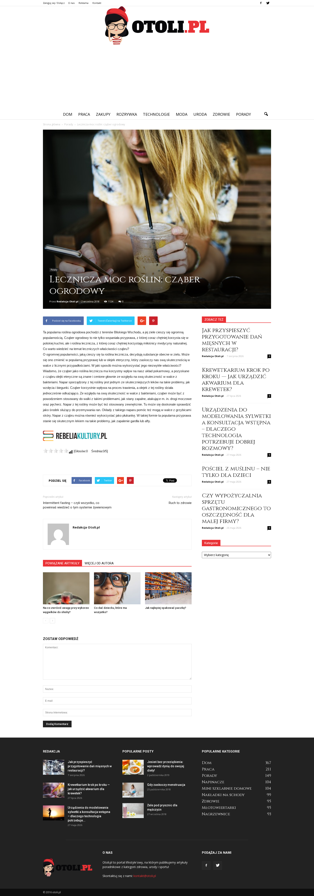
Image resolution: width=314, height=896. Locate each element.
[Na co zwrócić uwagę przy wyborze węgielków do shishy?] (66, 588)
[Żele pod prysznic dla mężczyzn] (133, 810)
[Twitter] (268, 3)
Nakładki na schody (223, 795)
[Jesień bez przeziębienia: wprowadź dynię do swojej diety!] (133, 767)
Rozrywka (126, 114)
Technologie (156, 114)
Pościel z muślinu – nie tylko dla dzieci (236, 472)
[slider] (56, 450)
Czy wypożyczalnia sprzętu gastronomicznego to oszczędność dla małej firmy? (236, 508)
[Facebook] (261, 3)
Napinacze (213, 782)
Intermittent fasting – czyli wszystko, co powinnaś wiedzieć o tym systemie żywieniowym (77, 505)
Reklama (83, 2)
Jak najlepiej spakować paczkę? (165, 607)
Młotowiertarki (219, 807)
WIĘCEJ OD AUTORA (99, 563)
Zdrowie (221, 114)
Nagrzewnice (216, 814)
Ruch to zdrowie (180, 503)
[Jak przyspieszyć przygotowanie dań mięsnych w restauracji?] (53, 767)
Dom (67, 114)
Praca (84, 114)
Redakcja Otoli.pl (67, 301)
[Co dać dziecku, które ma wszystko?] (117, 588)
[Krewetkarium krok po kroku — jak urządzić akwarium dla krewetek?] (53, 790)
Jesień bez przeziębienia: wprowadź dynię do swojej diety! (165, 766)
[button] (266, 114)
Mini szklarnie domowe (227, 788)
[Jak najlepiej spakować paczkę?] (168, 588)
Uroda (200, 114)
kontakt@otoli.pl (145, 876)
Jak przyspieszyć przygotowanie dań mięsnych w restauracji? (232, 340)
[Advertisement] (157, 77)
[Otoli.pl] (157, 25)
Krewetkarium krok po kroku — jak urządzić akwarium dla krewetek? (236, 379)
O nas (71, 2)
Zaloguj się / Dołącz (54, 2)
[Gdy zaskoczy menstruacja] (133, 790)
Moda (181, 114)
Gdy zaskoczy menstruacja (166, 784)
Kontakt (96, 2)
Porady (243, 114)
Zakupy (103, 114)
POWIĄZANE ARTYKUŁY (62, 563)
